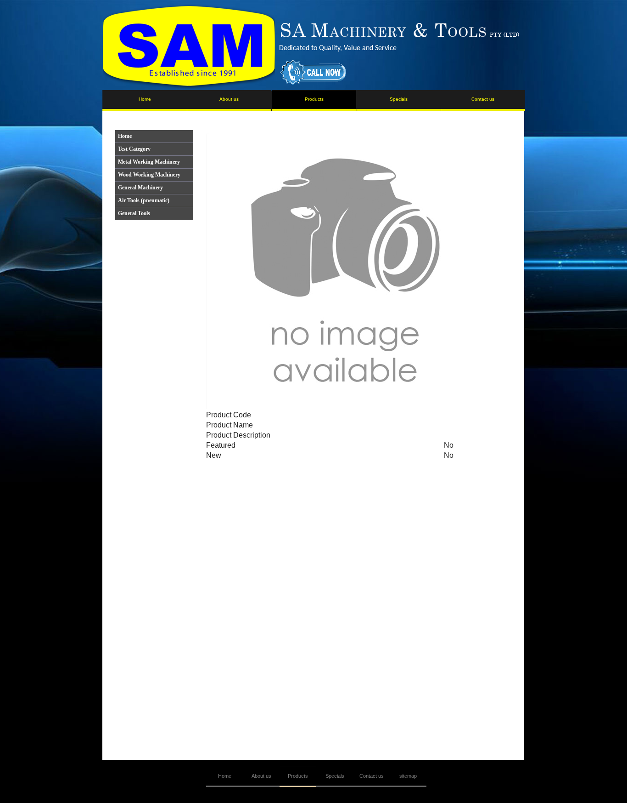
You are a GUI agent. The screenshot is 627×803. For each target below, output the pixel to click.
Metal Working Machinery (149, 162)
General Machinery (140, 187)
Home (125, 136)
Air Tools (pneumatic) (143, 200)
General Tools (134, 213)
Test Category (134, 149)
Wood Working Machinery (149, 174)
